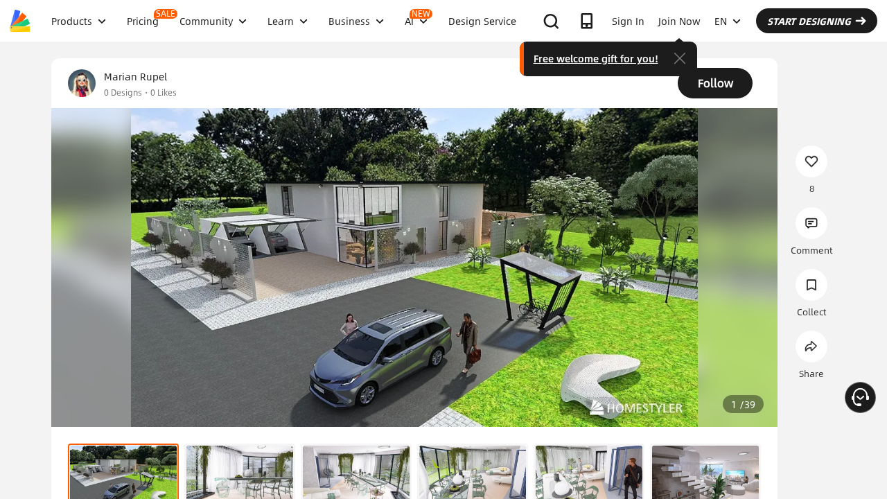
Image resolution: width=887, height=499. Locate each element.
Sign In (628, 20)
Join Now (679, 20)
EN (720, 20)
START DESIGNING (809, 20)
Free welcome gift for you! (596, 58)
